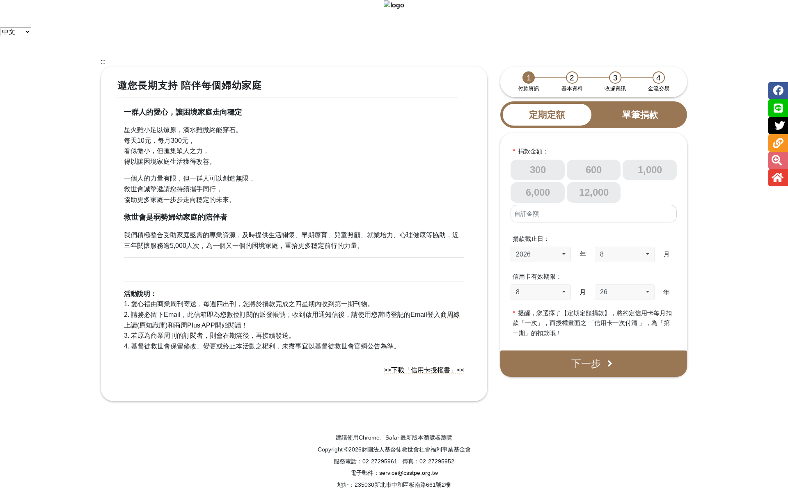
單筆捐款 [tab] (640, 115)
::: (103, 61)
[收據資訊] (615, 77)
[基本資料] (572, 77)
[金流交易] (659, 77)
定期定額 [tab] (547, 115)
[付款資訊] (528, 77)
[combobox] (540, 254)
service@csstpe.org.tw (408, 473)
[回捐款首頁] (394, 5)
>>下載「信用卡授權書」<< (424, 369)
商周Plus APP (194, 325)
